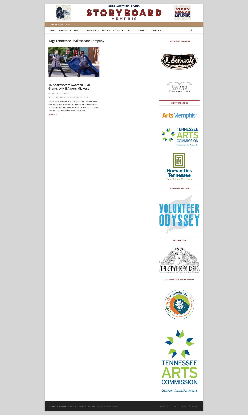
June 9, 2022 (66, 93)
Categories (91, 30)
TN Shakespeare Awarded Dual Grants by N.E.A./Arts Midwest (69, 86)
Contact (154, 30)
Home (53, 30)
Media (105, 30)
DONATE (143, 30)
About (77, 30)
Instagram (173, 406)
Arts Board (54, 93)
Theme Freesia (82, 406)
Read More (55, 114)
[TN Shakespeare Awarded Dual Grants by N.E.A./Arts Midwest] (73, 62)
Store (131, 30)
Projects (118, 30)
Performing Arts (57, 97)
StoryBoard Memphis (57, 406)
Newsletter (65, 30)
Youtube (195, 406)
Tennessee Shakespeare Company (75, 97)
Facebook (162, 406)
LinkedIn (184, 406)
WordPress (92, 406)
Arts (50, 80)
